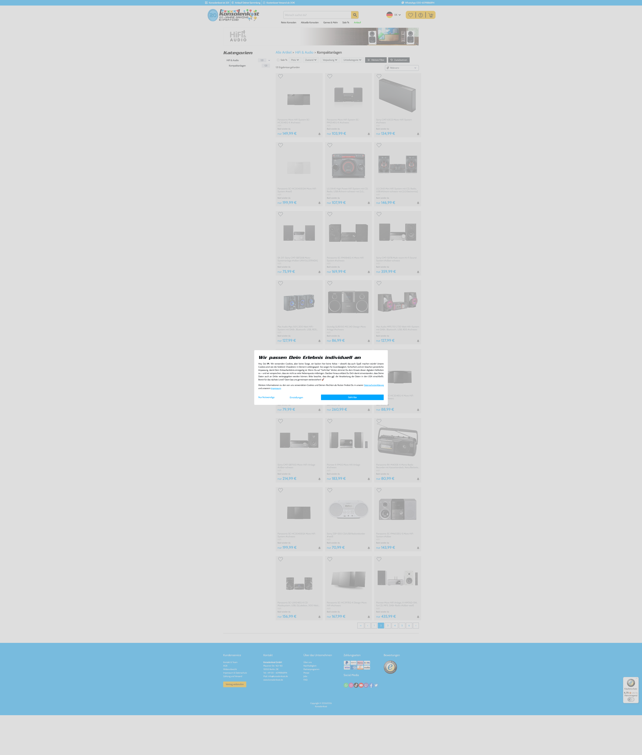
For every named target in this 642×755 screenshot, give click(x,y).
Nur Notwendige (266, 397)
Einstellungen (296, 397)
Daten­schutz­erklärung (374, 385)
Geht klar (352, 397)
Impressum (276, 388)
